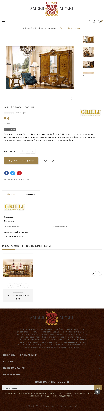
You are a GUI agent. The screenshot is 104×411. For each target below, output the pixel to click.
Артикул (9, 217)
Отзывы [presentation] (30, 194)
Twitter (12, 173)
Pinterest (19, 173)
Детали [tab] (11, 194)
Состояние (10, 236)
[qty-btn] (32, 151)
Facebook (6, 173)
